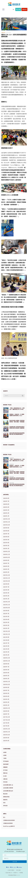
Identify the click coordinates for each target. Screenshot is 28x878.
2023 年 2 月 (6, 596)
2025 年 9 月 (6, 528)
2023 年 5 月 (6, 590)
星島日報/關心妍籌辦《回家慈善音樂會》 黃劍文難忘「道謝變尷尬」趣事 (16, 421)
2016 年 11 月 (6, 732)
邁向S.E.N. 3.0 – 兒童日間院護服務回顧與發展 (14, 35)
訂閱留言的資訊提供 (8, 823)
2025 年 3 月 (6, 545)
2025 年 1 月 (6, 548)
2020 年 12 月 (6, 658)
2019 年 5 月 (6, 693)
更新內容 (5, 773)
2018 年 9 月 (6, 711)
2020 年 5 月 (6, 669)
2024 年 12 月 (6, 551)
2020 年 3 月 (6, 675)
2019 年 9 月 (6, 687)
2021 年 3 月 (6, 652)
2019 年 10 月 (6, 684)
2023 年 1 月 (6, 598)
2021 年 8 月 (6, 640)
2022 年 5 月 (6, 616)
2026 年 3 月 (6, 510)
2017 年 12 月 (6, 717)
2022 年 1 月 (6, 628)
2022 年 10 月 (6, 607)
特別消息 (5, 782)
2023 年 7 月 (6, 587)
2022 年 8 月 (6, 610)
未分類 (4, 776)
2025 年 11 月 (6, 522)
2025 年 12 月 (6, 519)
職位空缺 (5, 794)
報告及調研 (5, 764)
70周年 (5, 758)
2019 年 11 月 (6, 681)
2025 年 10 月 (6, 525)
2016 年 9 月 (6, 737)
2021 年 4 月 (6, 649)
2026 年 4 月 (6, 507)
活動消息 (3, 32)
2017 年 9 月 (6, 723)
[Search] (22, 395)
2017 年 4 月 (6, 726)
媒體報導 (5, 767)
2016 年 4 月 (6, 740)
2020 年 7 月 (6, 666)
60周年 (5, 752)
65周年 (5, 755)
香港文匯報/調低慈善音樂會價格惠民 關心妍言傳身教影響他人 (16, 433)
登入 (4, 817)
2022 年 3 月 (6, 622)
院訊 (4, 802)
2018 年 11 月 (6, 708)
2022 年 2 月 (6, 625)
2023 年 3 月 (6, 593)
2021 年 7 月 (6, 643)
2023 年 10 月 (6, 581)
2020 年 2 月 (6, 678)
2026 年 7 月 (6, 501)
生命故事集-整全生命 (8, 791)
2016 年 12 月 (6, 729)
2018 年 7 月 (6, 714)
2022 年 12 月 (6, 601)
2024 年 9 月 (6, 560)
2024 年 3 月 (6, 569)
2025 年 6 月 (6, 536)
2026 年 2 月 (6, 513)
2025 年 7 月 (6, 533)
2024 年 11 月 (6, 554)
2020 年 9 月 (6, 664)
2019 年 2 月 (6, 702)
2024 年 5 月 (6, 566)
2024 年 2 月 (6, 572)
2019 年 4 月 (6, 696)
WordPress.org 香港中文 (9, 826)
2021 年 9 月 (6, 637)
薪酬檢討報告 (6, 796)
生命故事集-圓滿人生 (8, 785)
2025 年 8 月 (6, 531)
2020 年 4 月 (6, 672)
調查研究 (5, 799)
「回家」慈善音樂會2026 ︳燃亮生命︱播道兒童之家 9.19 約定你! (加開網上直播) (17, 408)
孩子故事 (5, 770)
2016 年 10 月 (6, 734)
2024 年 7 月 (6, 563)
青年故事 (5, 805)
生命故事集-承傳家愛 (8, 788)
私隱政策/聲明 (11, 870)
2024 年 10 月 (6, 557)
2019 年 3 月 (6, 699)
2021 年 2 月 (6, 655)
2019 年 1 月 (6, 705)
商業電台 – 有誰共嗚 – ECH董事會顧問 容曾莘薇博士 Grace (16, 415)
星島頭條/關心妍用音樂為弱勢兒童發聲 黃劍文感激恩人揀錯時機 (16, 427)
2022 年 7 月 (6, 613)
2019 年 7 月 (6, 690)
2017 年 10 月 (6, 720)
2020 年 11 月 (6, 661)
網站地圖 (18, 870)
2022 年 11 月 (6, 604)
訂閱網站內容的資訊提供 (9, 820)
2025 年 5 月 (6, 539)
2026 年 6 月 (6, 504)
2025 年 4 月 (6, 542)
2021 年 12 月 (6, 631)
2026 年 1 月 (6, 516)
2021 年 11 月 (6, 634)
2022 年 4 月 (6, 619)
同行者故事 (5, 761)
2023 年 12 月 (6, 575)
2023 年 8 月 (6, 584)
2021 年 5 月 (6, 646)
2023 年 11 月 (6, 578)
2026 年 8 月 (6, 498)
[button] (13, 9)
